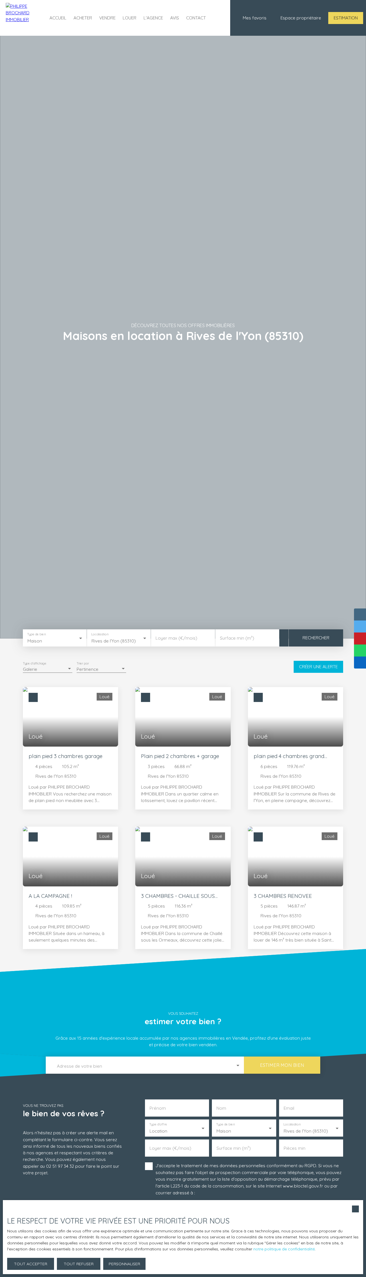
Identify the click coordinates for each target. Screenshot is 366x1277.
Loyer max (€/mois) (176, 638)
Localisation (100, 634)
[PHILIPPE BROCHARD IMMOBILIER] (21, 18)
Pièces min (294, 1148)
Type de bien (36, 634)
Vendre (107, 18)
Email (289, 1108)
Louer (129, 18)
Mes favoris (254, 18)
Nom (221, 1108)
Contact (196, 18)
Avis (174, 18)
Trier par (83, 663)
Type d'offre (158, 1124)
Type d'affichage (35, 663)
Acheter (82, 18)
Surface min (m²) (237, 638)
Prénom (158, 1108)
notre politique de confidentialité (284, 1249)
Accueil (57, 18)
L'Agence (153, 18)
